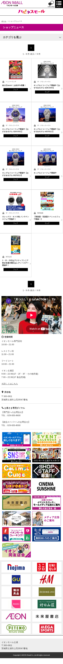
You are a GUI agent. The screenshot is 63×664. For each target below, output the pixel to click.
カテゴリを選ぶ (12, 37)
